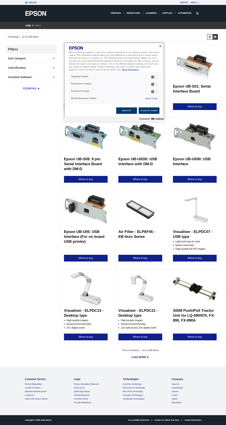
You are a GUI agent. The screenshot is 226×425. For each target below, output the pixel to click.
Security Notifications (82, 402)
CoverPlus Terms (81, 399)
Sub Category (17, 58)
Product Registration (33, 384)
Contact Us (29, 395)
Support (184, 2)
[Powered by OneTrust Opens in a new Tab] (151, 120)
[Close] (160, 46)
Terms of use (79, 388)
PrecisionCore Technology (134, 388)
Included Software (20, 77)
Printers (116, 13)
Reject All (126, 110)
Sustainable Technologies (134, 399)
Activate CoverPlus (33, 388)
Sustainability (177, 388)
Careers (175, 391)
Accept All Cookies (149, 110)
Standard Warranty (81, 395)
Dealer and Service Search (36, 399)
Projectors (133, 13)
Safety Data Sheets (82, 391)
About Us (175, 384)
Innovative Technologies (133, 395)
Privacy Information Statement (86, 384)
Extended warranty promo (35, 391)
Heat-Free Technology (132, 384)
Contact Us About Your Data (167, 420)
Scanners (151, 13)
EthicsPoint (176, 402)
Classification (17, 67)
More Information (130, 70)
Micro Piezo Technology (133, 391)
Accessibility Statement (138, 420)
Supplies (167, 13)
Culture (175, 395)
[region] (114, 82)
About (194, 2)
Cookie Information (192, 420)
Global (174, 399)
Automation (184, 13)
